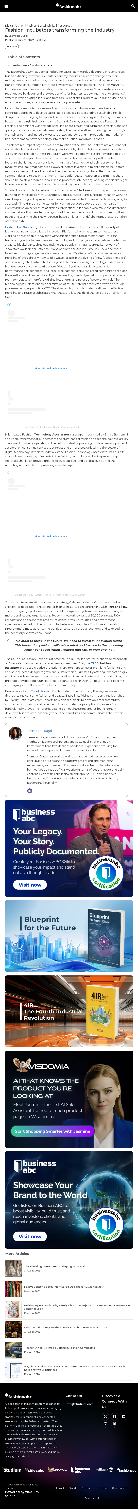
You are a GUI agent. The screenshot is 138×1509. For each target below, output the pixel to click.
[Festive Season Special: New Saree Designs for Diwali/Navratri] (13, 1289)
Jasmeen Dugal (39, 731)
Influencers (100, 1487)
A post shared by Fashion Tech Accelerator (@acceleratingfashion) (50, 594)
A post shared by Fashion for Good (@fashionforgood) (51, 427)
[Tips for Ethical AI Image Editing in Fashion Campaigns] (13, 1350)
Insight (60, 1487)
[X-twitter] (105, 1416)
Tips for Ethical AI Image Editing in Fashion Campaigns (59, 1347)
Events (86, 1487)
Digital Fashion (15, 25)
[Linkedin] (123, 1416)
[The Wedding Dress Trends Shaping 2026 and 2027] (13, 1268)
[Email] (29, 790)
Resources (65, 25)
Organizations (120, 1487)
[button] (6, 6)
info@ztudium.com (80, 1404)
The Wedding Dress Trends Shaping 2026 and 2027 (58, 1266)
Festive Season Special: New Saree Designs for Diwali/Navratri (64, 1286)
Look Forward (43, 691)
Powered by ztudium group (22, 1493)
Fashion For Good (18, 227)
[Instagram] (105, 1424)
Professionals (92, 1498)
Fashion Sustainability (41, 25)
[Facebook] (114, 1416)
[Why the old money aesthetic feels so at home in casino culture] (13, 1329)
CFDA (95, 663)
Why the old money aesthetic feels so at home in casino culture (65, 1327)
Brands (73, 1487)
